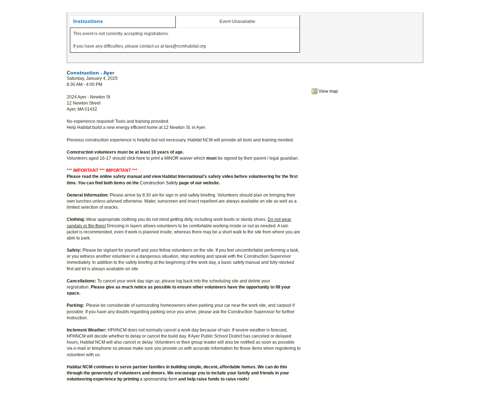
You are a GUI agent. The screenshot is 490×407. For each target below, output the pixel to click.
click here (136, 158)
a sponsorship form (158, 379)
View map (328, 91)
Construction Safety (159, 182)
